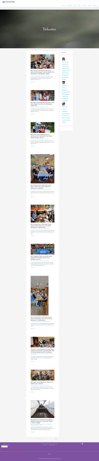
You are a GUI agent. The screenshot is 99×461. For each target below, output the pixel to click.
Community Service (42, 353)
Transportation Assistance (35, 425)
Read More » (33, 81)
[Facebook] (82, 443)
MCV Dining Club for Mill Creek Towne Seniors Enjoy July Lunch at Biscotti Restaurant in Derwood (41, 186)
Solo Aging (45, 189)
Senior (36, 189)
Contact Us (95, 5)
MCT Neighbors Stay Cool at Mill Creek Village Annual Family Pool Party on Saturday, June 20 (41, 258)
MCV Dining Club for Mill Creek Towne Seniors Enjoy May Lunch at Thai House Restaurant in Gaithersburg (41, 318)
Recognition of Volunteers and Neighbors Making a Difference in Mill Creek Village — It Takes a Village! (42, 421)
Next (56, 438)
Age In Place (33, 189)
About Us (63, 5)
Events (40, 260)
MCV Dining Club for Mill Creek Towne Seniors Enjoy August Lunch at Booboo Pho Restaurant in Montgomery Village (42, 72)
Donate (75, 5)
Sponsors (79, 5)
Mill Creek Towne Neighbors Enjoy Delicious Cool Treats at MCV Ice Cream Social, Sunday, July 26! (41, 136)
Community (36, 228)
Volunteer (84, 5)
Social (42, 189)
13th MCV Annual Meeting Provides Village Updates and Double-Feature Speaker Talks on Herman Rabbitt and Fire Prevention (42, 350)
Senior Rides (39, 189)
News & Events (69, 5)
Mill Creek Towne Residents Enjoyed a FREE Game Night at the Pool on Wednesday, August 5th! (42, 104)
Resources (89, 5)
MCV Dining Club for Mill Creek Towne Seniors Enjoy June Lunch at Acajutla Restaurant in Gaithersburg (41, 226)
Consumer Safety (48, 353)
